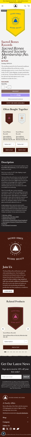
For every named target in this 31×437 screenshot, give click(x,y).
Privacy (21, 434)
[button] (2, 5)
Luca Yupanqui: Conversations (9, 225)
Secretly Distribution (22, 413)
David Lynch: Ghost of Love (9, 218)
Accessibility (28, 434)
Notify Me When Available (15, 103)
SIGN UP (26, 377)
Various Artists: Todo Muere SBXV (10, 217)
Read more (5, 81)
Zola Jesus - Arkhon (7, 215)
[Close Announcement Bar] (29, 1)
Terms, (18, 434)
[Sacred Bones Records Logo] (15, 5)
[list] (15, 23)
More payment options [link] (15, 99)
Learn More (8, 291)
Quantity (4, 84)
